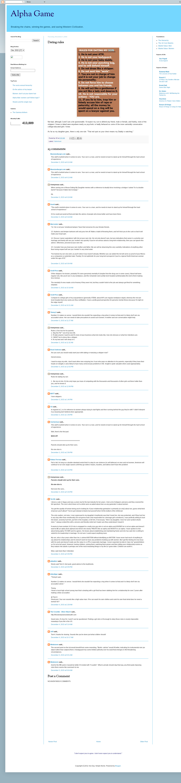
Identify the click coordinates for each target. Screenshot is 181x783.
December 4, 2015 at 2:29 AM (61, 605)
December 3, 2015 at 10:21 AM (62, 305)
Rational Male (164, 72)
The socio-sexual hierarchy (22, 85)
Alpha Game (32, 14)
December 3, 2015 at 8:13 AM (61, 162)
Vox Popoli (163, 59)
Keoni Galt (163, 85)
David (52, 204)
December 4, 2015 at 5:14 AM (61, 624)
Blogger (118, 766)
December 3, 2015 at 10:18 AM (62, 288)
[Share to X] (75, 138)
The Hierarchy (163, 40)
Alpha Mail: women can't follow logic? (26, 98)
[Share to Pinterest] (80, 138)
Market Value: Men (165, 46)
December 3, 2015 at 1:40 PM (61, 400)
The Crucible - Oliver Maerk (60, 612)
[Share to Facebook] (78, 138)
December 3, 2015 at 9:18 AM (61, 217)
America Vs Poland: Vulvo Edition (169, 101)
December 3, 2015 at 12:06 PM (62, 386)
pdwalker (53, 561)
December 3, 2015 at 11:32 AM (62, 343)
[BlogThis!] (73, 138)
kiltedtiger (54, 574)
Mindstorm (54, 645)
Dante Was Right (164, 87)
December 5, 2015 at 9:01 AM (61, 655)
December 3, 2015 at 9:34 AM (61, 263)
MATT (52, 394)
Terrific (53, 499)
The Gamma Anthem (20, 112)
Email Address (16, 68)
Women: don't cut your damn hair (24, 94)
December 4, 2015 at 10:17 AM (62, 637)
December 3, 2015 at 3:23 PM (61, 470)
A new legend (163, 61)
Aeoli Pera (54, 271)
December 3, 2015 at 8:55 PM (61, 567)
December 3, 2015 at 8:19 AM (61, 197)
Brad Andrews (55, 350)
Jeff (51, 632)
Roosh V (162, 77)
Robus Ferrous (56, 460)
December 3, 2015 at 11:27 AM (62, 320)
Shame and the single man (22, 102)
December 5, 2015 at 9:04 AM (61, 670)
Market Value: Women (166, 48)
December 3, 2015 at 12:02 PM (62, 367)
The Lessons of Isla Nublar (167, 74)
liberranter (54, 224)
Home (98, 742)
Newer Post (52, 742)
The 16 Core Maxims (165, 43)
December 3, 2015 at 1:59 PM (61, 415)
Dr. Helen (162, 91)
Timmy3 (53, 312)
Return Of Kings (165, 105)
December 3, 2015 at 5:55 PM (61, 554)
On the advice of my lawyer (22, 89)
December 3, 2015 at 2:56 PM (61, 452)
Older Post (144, 742)
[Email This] (70, 138)
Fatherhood (57, 141)
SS (51, 407)
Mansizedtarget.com (58, 154)
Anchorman (54, 422)
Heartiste (162, 99)
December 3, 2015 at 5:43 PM (61, 492)
